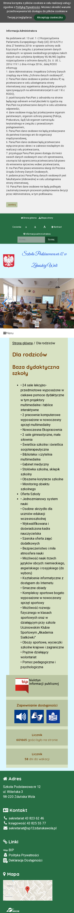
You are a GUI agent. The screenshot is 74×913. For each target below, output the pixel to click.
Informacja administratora (38, 234)
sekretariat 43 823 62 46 (26, 818)
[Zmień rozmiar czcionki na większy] (35, 227)
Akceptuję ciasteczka (50, 17)
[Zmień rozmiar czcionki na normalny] (26, 227)
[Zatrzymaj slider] (37, 324)
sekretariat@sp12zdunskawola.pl (32, 828)
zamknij (12, 205)
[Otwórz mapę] (27, 890)
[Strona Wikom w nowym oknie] (12, 910)
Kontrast (57, 227)
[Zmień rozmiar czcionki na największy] (44, 227)
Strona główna (30, 218)
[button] (5, 303)
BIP (11, 850)
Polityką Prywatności (28, 7)
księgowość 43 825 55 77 (27, 823)
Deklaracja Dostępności (25, 860)
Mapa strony (47, 218)
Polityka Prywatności (23, 855)
